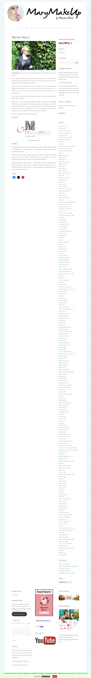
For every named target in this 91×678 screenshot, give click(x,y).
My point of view (63, 387)
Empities (61, 246)
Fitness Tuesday (63, 280)
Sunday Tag (62, 506)
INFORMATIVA (46, 676)
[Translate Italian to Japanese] (71, 43)
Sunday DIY (62, 503)
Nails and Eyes (62, 405)
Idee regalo (61, 311)
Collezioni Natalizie (64, 206)
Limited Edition (63, 343)
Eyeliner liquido (63, 260)
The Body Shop (63, 512)
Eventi (54, 28)
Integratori (61, 325)
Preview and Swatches (64, 441)
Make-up (61, 358)
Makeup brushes (63, 363)
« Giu (14, 640)
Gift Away (61, 291)
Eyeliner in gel (62, 258)
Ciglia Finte (62, 195)
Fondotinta (61, 284)
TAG (60, 510)
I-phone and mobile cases (65, 309)
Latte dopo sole (62, 336)
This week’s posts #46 (64, 568)
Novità (60, 416)
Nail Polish (61, 401)
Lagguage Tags (62, 334)
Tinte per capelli (63, 521)
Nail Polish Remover (64, 403)
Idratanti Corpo (62, 313)
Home (22, 28)
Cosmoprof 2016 (63, 224)
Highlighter (62, 302)
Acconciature (62, 135)
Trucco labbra (62, 534)
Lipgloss (61, 347)
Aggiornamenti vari (64, 137)
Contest (60, 218)
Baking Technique (63, 155)
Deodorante (62, 235)
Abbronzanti (62, 126)
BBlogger (61, 164)
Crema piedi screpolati (64, 231)
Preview (61, 439)
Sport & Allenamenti (64, 499)
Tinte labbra (62, 519)
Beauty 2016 (33, 28)
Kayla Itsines (62, 329)
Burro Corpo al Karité (64, 188)
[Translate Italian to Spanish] (68, 43)
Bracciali (61, 182)
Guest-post (61, 298)
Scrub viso (61, 483)
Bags (60, 153)
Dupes (60, 244)
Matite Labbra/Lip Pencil (65, 372)
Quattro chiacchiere (64, 465)
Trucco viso (62, 541)
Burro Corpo (62, 186)
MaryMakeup (62, 113)
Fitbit (60, 276)
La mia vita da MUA (64, 331)
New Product (62, 412)
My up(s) (61, 392)
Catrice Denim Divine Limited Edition (68, 566)
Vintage (61, 550)
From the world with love (65, 289)
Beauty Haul (62, 171)
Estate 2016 (62, 251)
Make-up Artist (62, 360)
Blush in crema (62, 177)
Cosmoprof (61, 222)
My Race (61, 389)
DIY (60, 240)
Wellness (61, 552)
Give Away (61, 293)
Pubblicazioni (62, 459)
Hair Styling (62, 300)
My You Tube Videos (64, 394)
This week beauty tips (64, 514)
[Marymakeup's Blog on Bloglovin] (43, 621)
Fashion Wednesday (64, 271)
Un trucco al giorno (64, 543)
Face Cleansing (62, 264)
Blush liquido (62, 180)
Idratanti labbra (62, 316)
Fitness (60, 278)
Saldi (60, 479)
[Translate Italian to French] (63, 43)
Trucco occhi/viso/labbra (65, 539)
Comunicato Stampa (64, 209)
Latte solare (62, 338)
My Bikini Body (63, 380)
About (27, 28)
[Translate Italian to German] (65, 43)
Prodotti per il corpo (64, 445)
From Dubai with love (64, 287)
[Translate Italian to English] (60, 43)
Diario (60, 238)
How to (60, 305)
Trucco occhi (62, 537)
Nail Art (61, 398)
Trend (60, 532)
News (60, 414)
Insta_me (61, 322)
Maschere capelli (63, 369)
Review (60, 472)
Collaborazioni (61, 28)
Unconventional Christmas (65, 548)
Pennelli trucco (62, 430)
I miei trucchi (62, 307)
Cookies (68, 28)
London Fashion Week (64, 351)
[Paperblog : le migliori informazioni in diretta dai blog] (39, 627)
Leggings (61, 340)
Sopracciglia (62, 494)
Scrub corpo (62, 481)
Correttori (61, 220)
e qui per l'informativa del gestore (20, 665)
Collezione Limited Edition (66, 202)
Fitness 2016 (47, 28)
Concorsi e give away (64, 213)
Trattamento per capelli (64, 530)
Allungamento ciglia (64, 139)
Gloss (60, 296)
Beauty (60, 166)
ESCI (54, 676)
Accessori (61, 128)
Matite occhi (62, 374)
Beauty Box (62, 168)
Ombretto (61, 418)
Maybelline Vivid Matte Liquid (67, 573)
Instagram (61, 320)
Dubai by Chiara (63, 242)
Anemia (61, 144)
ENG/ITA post (62, 249)
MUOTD (61, 378)
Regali (60, 470)
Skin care (61, 488)
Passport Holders (63, 427)
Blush (60, 175)
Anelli (60, 142)
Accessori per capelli (64, 130)
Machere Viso (62, 356)
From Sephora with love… (65, 571)
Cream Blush (62, 226)
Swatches (61, 508)
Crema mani (62, 229)
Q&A (60, 463)
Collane (61, 200)
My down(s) (62, 383)
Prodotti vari (62, 452)
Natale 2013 (62, 407)
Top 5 (60, 526)
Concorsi (61, 211)
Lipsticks (61, 349)
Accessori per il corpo (64, 133)
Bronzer (61, 184)
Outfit (60, 423)
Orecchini (61, 421)
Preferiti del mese (63, 436)
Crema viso (61, 233)
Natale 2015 (62, 409)
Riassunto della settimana (65, 474)
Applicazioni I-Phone (64, 148)
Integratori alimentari (64, 327)
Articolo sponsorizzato (64, 150)
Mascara (61, 367)
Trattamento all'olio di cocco (66, 528)
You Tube (61, 555)
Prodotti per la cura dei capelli (66, 447)
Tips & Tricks (62, 523)
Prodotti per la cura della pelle (66, 450)
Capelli (60, 193)
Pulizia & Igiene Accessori (65, 461)
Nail (60, 396)
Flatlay (60, 282)
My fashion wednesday (64, 385)
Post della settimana (64, 434)
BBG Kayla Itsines (63, 162)
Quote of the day (63, 468)
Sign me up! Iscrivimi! (19, 614)
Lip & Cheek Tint (63, 345)
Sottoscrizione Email (17, 600)
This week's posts (63, 517)
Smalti (60, 490)
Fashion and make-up (64, 269)
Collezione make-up (64, 204)
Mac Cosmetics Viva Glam (65, 354)
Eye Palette (61, 255)
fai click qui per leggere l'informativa (20, 661)
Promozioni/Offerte (63, 456)
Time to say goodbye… (65, 564)
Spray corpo (62, 501)
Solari (60, 492)
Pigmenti (61, 432)
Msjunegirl (61, 376)
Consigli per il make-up (65, 215)
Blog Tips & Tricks (64, 173)
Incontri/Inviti (62, 318)
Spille (60, 497)
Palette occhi (62, 425)
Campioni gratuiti (63, 191)
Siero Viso (61, 485)
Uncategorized (62, 546)
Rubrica (61, 476)
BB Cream (61, 157)
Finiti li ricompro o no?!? (65, 273)
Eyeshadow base (63, 262)
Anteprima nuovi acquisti (65, 146)
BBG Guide (62, 159)
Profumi (61, 454)
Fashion (40, 28)
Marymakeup (62, 365)
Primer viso (62, 443)
